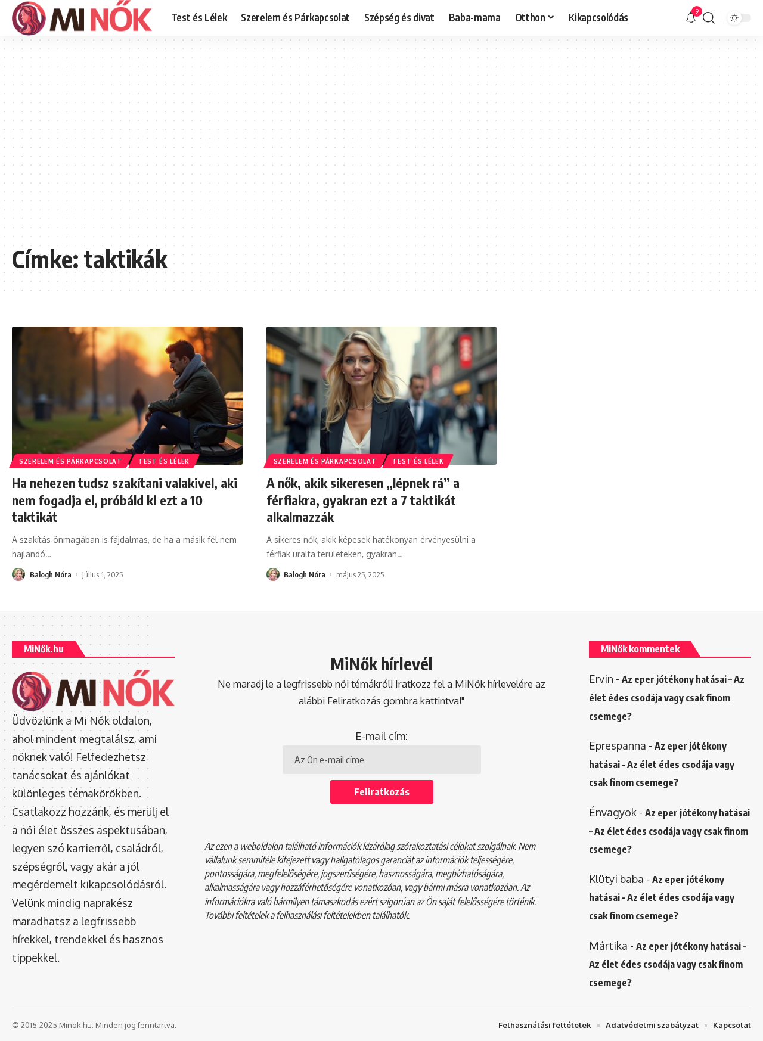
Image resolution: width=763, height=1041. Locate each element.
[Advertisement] (381, 149)
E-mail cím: (381, 735)
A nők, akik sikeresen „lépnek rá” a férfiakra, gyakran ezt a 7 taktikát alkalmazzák (363, 499)
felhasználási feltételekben (323, 915)
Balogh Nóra (51, 574)
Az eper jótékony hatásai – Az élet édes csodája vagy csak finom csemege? (667, 697)
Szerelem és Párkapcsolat (70, 461)
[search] (709, 18)
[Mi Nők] (82, 18)
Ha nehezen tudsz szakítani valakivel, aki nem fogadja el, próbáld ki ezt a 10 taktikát (124, 499)
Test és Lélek (164, 461)
